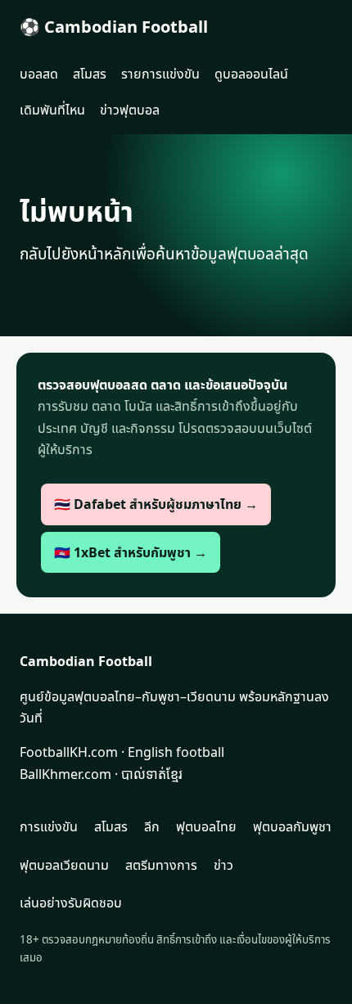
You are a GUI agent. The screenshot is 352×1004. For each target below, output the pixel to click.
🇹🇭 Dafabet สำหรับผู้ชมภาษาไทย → (156, 504)
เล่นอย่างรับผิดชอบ (71, 903)
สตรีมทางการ (161, 865)
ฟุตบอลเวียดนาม (64, 865)
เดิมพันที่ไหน (52, 110)
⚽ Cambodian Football (114, 27)
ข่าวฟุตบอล (130, 110)
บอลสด (39, 74)
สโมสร (89, 74)
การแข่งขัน (49, 826)
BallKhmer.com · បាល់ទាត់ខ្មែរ (101, 774)
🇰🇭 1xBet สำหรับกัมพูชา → (130, 552)
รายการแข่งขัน (160, 74)
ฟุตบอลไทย (206, 826)
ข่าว (223, 865)
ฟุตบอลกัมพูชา (292, 826)
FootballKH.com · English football (122, 752)
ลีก (152, 826)
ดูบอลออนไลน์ (251, 74)
